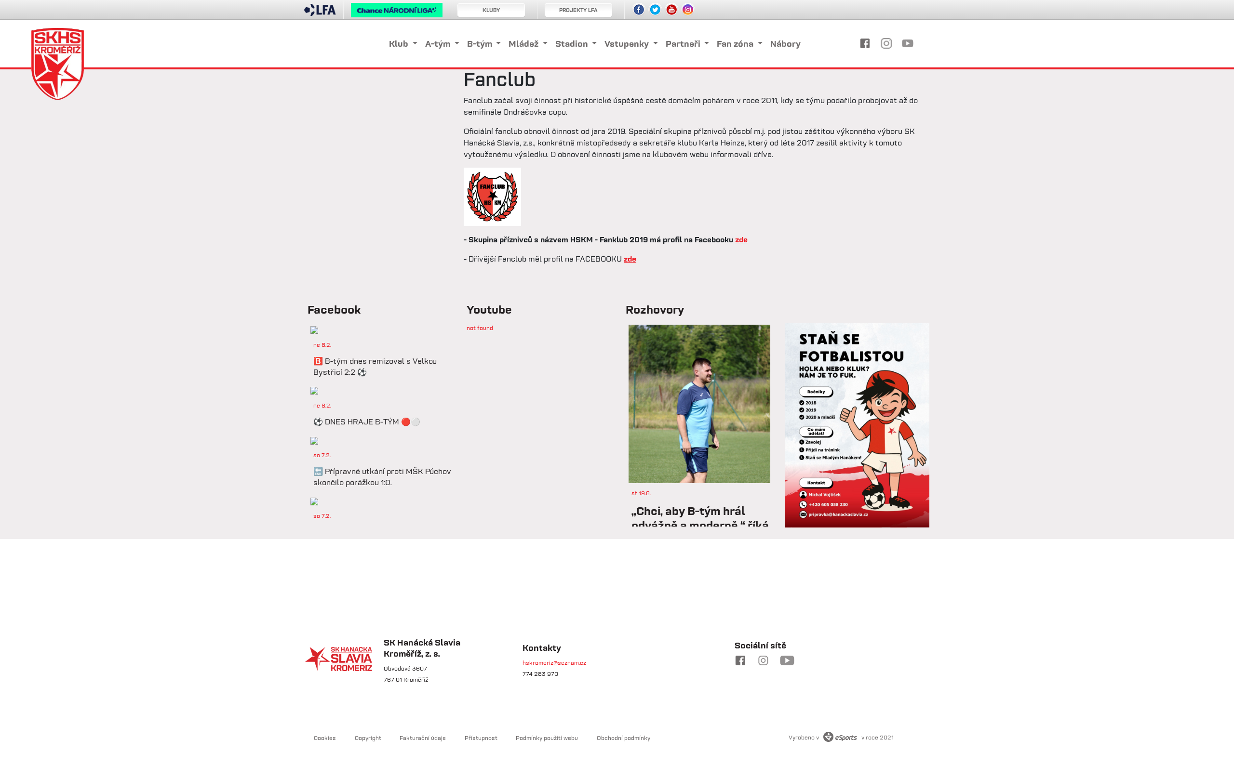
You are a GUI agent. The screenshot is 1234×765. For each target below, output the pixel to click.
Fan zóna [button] (736, 43)
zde (741, 239)
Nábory (785, 43)
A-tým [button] (438, 43)
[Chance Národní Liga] (397, 12)
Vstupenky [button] (627, 43)
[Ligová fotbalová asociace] (320, 13)
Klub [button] (399, 43)
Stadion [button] (572, 43)
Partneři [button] (684, 43)
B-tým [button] (480, 43)
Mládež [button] (524, 43)
